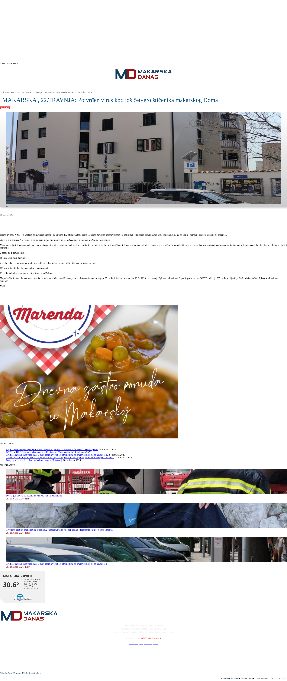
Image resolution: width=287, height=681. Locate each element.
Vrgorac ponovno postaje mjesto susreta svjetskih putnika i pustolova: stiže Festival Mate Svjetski (52, 449)
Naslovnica (4, 92)
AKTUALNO (15, 92)
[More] (80, 222)
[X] (37, 223)
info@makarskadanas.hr (151, 638)
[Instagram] (271, 63)
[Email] (59, 223)
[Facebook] (267, 63)
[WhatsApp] (48, 223)
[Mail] (274, 63)
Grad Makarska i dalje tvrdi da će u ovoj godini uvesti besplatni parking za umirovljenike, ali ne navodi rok (56, 455)
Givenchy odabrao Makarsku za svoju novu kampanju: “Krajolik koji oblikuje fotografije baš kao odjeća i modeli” (60, 457)
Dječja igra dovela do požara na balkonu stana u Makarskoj (34, 460)
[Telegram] (69, 223)
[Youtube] (278, 63)
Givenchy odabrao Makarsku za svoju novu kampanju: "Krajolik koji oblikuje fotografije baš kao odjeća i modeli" (60, 529)
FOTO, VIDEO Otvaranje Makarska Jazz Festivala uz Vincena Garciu (39, 452)
